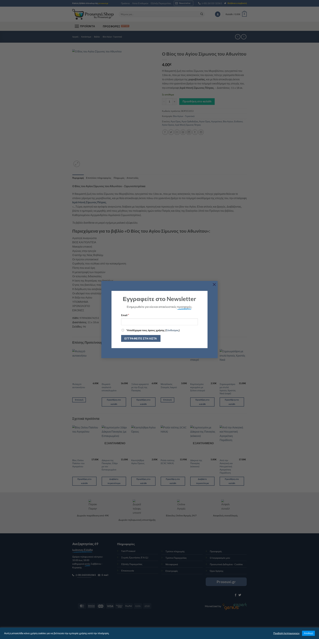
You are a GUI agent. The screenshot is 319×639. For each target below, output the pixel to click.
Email (125, 315)
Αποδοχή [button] (308, 633)
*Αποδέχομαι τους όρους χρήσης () (153, 330)
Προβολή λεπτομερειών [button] (286, 633)
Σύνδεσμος (172, 330)
